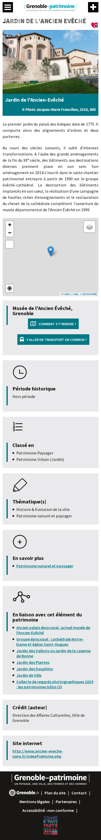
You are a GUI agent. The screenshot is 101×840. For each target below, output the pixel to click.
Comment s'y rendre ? (57, 324)
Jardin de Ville (28, 675)
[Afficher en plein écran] (9, 244)
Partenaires (66, 801)
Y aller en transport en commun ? (56, 339)
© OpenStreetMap (88, 294)
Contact (79, 792)
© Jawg (74, 294)
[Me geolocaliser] (9, 288)
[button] (50, 251)
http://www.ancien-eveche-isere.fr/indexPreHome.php (37, 753)
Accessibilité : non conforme (48, 810)
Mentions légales (34, 801)
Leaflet (66, 294)
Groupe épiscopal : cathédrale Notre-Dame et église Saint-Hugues (50, 642)
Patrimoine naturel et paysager (44, 565)
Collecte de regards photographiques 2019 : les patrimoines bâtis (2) (54, 684)
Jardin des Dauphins (34, 668)
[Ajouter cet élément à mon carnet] (94, 26)
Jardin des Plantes (32, 662)
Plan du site (55, 792)
